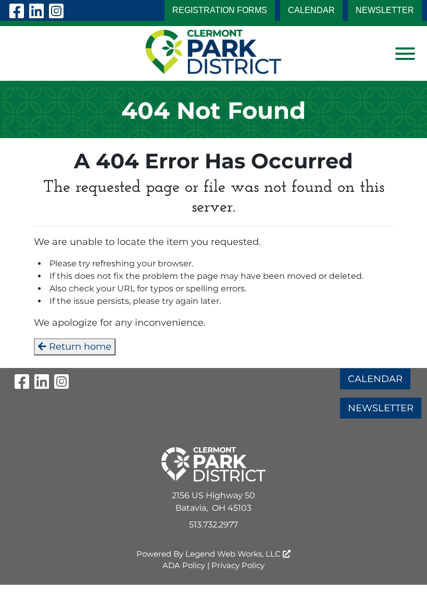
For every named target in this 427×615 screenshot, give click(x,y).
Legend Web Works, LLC (234, 554)
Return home (78, 346)
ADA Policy (183, 565)
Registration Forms (219, 10)
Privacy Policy (238, 565)
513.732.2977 (213, 525)
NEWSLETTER (385, 10)
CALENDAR (311, 10)
